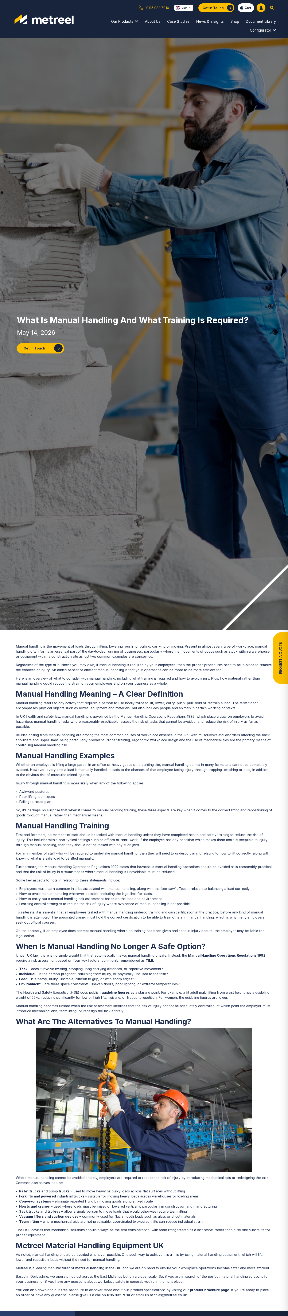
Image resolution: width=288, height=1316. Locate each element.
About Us (152, 21)
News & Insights (210, 21)
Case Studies (178, 21)
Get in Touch (34, 348)
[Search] (272, 8)
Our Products (122, 21)
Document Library (261, 21)
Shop (234, 21)
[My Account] (261, 7)
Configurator (260, 30)
